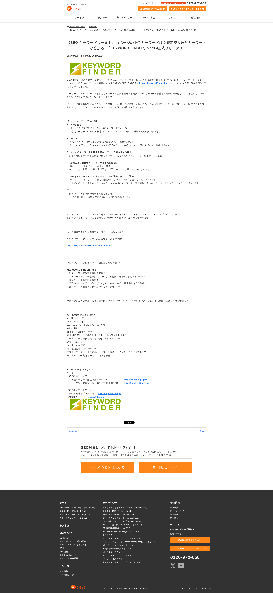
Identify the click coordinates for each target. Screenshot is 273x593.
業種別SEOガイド (68, 555)
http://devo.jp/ (97, 397)
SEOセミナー (66, 548)
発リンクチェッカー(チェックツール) (119, 555)
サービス (79, 17)
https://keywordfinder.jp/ (153, 83)
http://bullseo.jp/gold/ (135, 379)
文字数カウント (110, 535)
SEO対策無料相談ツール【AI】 (117, 528)
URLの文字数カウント (113, 552)
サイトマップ (175, 525)
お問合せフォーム (167, 467)
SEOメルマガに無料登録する (182, 529)
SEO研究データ (67, 575)
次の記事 (200, 431)
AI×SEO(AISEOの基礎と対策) (73, 545)
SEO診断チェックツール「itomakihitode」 (122, 521)
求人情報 (174, 518)
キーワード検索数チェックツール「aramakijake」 (125, 508)
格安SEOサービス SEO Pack (73, 511)
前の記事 (73, 431)
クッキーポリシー (208, 588)
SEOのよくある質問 (69, 558)
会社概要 (196, 17)
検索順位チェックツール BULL (73, 518)
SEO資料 (64, 552)
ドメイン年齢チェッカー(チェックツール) (121, 562)
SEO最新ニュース (68, 571)
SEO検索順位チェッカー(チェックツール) (121, 531)
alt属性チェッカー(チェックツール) (118, 549)
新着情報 (174, 514)
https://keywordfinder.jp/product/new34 (89, 245)
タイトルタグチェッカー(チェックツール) (121, 538)
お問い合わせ (152, 3)
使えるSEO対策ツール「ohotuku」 (119, 511)
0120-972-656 (185, 557)
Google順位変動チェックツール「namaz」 (122, 514)
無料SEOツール (126, 17)
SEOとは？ (65, 538)
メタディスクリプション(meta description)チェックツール (129, 542)
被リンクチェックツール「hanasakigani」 (122, 518)
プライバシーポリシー (190, 588)
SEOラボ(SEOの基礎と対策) (73, 541)
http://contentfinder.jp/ (136, 383)
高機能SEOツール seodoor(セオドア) (77, 514)
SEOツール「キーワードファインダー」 (78, 508)
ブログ (172, 17)
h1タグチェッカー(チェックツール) (118, 545)
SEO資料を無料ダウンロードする (186, 9)
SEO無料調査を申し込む (151, 9)
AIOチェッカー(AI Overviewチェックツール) (123, 525)
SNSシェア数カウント (113, 559)
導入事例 (103, 17)
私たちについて (177, 511)
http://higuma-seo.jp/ (109, 393)
